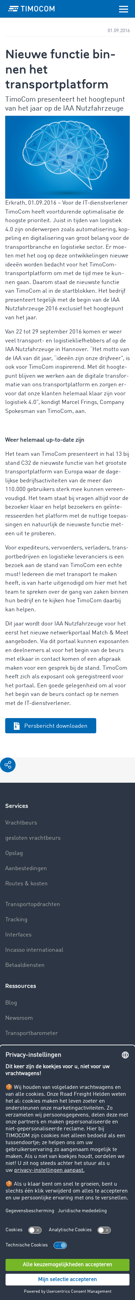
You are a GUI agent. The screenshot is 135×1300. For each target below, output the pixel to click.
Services (16, 806)
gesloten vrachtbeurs (33, 838)
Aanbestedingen (26, 869)
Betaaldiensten (25, 965)
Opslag (14, 853)
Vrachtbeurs (21, 823)
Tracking (16, 920)
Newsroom (19, 1018)
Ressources (20, 986)
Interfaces (18, 935)
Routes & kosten (26, 884)
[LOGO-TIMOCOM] (31, 8)
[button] (8, 764)
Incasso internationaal (34, 950)
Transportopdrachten (32, 904)
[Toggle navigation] (123, 8)
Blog (11, 1003)
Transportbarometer (31, 1033)
